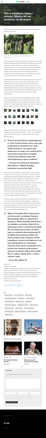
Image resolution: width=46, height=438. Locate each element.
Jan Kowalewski (30, 298)
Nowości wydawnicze (11, 323)
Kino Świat (28, 301)
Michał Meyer (19, 308)
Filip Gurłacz (29, 295)
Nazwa (8, 391)
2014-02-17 (7, 23)
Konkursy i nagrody (31, 324)
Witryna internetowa (35, 391)
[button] (22, 366)
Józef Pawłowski (10, 301)
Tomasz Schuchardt (33, 311)
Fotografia (35, 323)
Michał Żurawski (9, 311)
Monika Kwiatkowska (21, 311)
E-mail (20, 391)
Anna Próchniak (9, 295)
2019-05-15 (27, 364)
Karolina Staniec (20, 301)
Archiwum (6, 427)
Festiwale (6, 357)
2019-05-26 (6, 364)
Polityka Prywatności (16, 418)
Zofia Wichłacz (9, 314)
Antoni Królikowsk (19, 295)
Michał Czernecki (10, 308)
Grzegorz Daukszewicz (11, 298)
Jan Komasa (21, 298)
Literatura (8, 321)
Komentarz (8, 377)
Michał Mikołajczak (29, 308)
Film (10, 357)
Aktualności (29, 323)
